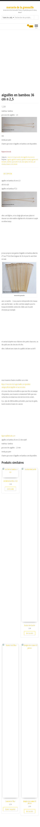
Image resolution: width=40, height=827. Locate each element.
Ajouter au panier (10, 809)
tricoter (15, 164)
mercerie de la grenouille (20, 7)
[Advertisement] (20, 51)
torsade (8, 164)
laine (23, 162)
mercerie (30, 162)
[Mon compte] (24, 26)
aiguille (9, 159)
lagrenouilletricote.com (8, 435)
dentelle (9, 162)
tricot (12, 164)
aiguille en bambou (16, 159)
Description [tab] (8, 173)
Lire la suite (10, 489)
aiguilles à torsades (26, 159)
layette (26, 162)
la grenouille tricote (16, 162)
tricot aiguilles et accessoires (27, 157)
